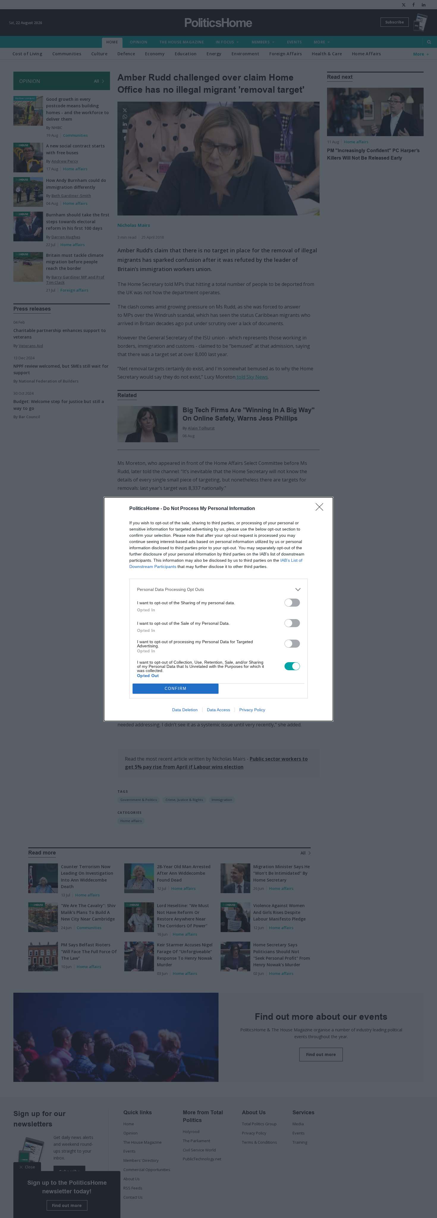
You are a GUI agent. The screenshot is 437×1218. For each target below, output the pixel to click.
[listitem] (218, 589)
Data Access (218, 709)
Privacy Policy (252, 709)
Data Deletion (185, 709)
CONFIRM (176, 688)
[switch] (292, 603)
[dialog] (218, 609)
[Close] (321, 508)
